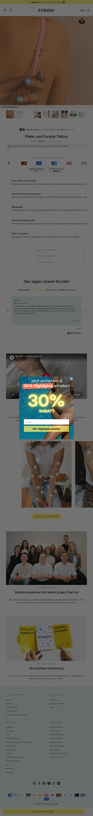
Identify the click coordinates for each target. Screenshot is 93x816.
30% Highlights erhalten (46, 429)
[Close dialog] (71, 379)
